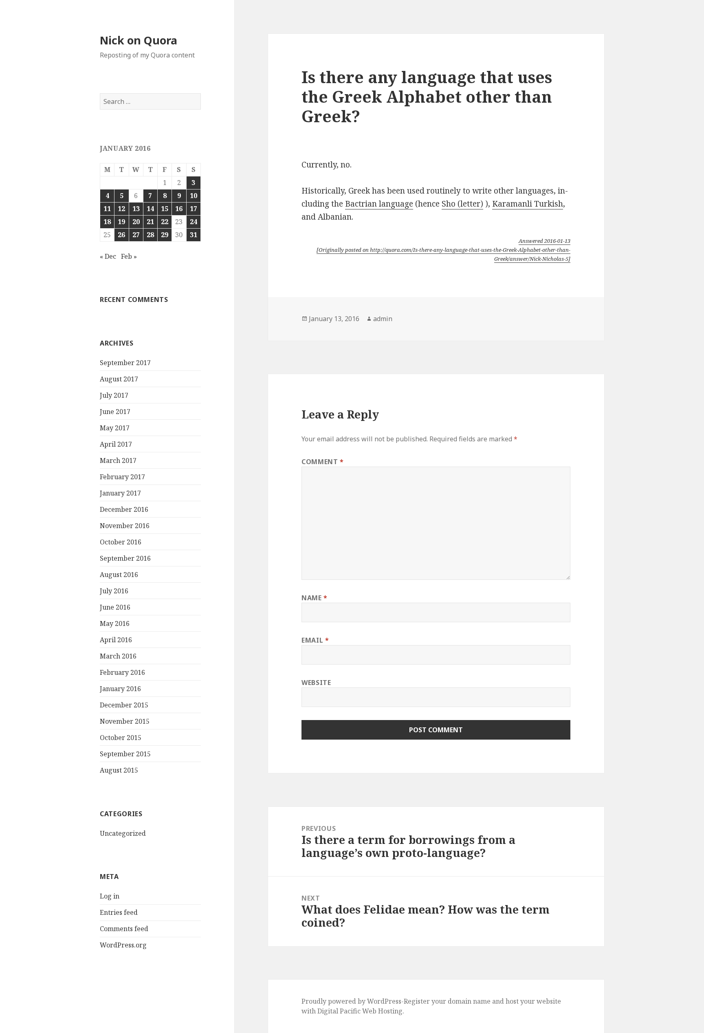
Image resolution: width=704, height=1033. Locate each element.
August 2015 (119, 770)
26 (121, 234)
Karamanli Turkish (527, 203)
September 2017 (125, 362)
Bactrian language (379, 203)
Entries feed (119, 912)
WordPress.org (123, 944)
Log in (109, 896)
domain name (469, 1001)
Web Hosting (382, 1011)
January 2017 (120, 493)
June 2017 (115, 411)
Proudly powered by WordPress (351, 1001)
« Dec (108, 256)
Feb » (129, 256)
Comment (322, 461)
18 (107, 221)
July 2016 (114, 590)
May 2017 (115, 427)
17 (193, 208)
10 (193, 195)
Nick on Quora (138, 40)
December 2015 (124, 704)
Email (315, 640)
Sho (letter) (462, 203)
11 (107, 208)
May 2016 (115, 623)
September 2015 (125, 753)
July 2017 (114, 395)
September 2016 (125, 558)
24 (193, 221)
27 (136, 234)
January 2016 (120, 688)
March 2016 (118, 656)
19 (121, 221)
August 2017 (119, 378)
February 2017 (122, 476)
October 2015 (120, 737)
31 (193, 234)
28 (150, 234)
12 (121, 208)
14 (150, 208)
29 (164, 234)
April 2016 (116, 639)
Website (316, 682)
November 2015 (125, 721)
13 (136, 208)
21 (150, 221)
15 (164, 208)
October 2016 (120, 541)
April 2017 (116, 444)
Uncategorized (123, 833)
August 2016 (119, 574)
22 (164, 221)
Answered (544, 240)
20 (136, 221)
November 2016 (125, 525)
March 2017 (118, 460)
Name (314, 597)
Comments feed (124, 928)
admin (382, 318)
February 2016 (122, 672)
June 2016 (115, 607)
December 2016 (124, 509)
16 (179, 208)
